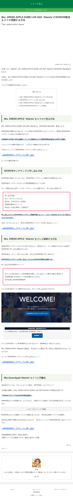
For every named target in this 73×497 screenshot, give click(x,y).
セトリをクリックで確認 (37, 409)
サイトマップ (36, 489)
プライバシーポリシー (60, 489)
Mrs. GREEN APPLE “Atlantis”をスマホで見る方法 (36, 97)
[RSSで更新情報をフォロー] (38, 476)
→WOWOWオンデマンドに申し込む (17, 155)
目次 (34, 92)
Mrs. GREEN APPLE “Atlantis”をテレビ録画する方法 (37, 103)
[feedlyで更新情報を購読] (35, 476)
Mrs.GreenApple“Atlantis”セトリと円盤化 (33, 105)
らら (36, 469)
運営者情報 (36, 492)
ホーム (13, 489)
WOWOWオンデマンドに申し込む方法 (32, 100)
